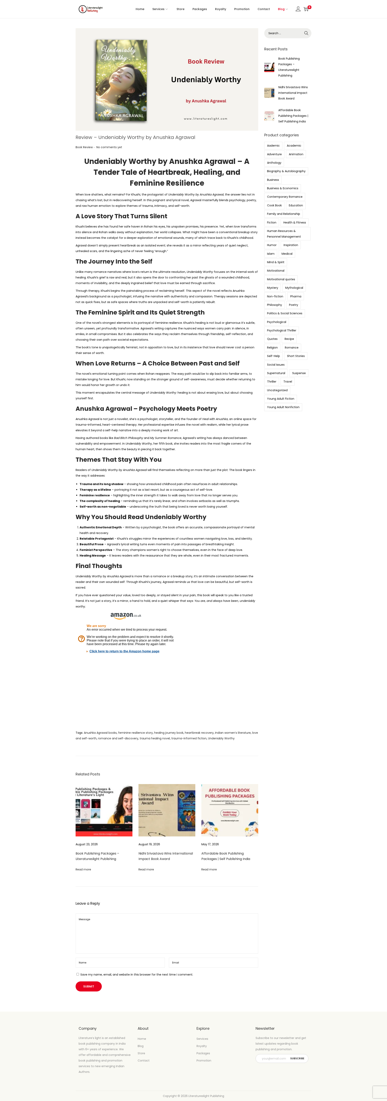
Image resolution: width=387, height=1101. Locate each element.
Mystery (272, 288)
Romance (292, 348)
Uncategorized (277, 390)
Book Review (84, 147)
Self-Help (273, 356)
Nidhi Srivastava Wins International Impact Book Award (293, 92)
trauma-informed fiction (189, 738)
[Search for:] (287, 33)
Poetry (293, 305)
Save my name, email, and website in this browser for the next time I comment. (136, 975)
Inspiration (291, 245)
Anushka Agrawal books (100, 733)
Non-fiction (275, 296)
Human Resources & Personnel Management (284, 234)
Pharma (295, 296)
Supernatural (276, 373)
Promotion (204, 1061)
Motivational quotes (281, 279)
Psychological (276, 322)
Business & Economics (282, 188)
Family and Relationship (283, 214)
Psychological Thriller (281, 330)
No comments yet (109, 147)
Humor (272, 245)
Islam (271, 254)
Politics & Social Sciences (284, 313)
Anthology (274, 163)
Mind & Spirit (275, 262)
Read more (83, 869)
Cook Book (274, 205)
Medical (287, 254)
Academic (294, 146)
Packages (203, 1053)
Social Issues (276, 365)
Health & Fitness (294, 222)
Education (296, 205)
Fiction (271, 222)
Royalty (202, 1046)
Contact (144, 1061)
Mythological (294, 288)
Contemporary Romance (285, 197)
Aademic (273, 146)
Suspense (299, 373)
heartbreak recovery (199, 733)
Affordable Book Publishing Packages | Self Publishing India (293, 115)
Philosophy (274, 305)
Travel (287, 382)
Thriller (271, 382)
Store (141, 1053)
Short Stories (296, 356)
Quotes (272, 339)
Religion (272, 348)
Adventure (274, 154)
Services (202, 1039)
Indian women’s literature (233, 733)
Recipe (289, 339)
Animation (296, 154)
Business (273, 180)
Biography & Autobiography (286, 171)
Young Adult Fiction (280, 399)
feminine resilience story (135, 733)
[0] (306, 9)
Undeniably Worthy (221, 738)
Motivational (275, 271)
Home (142, 1039)
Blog (141, 1046)
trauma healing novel (155, 738)
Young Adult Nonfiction (283, 407)
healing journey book (168, 733)
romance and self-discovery (118, 738)
